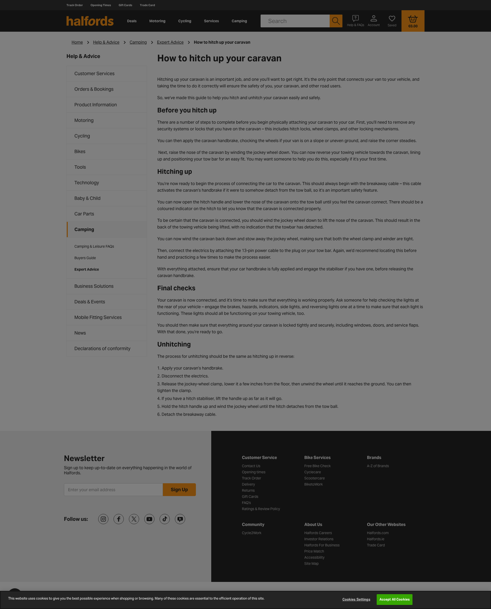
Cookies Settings (356, 599)
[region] (245, 600)
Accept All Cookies (395, 599)
